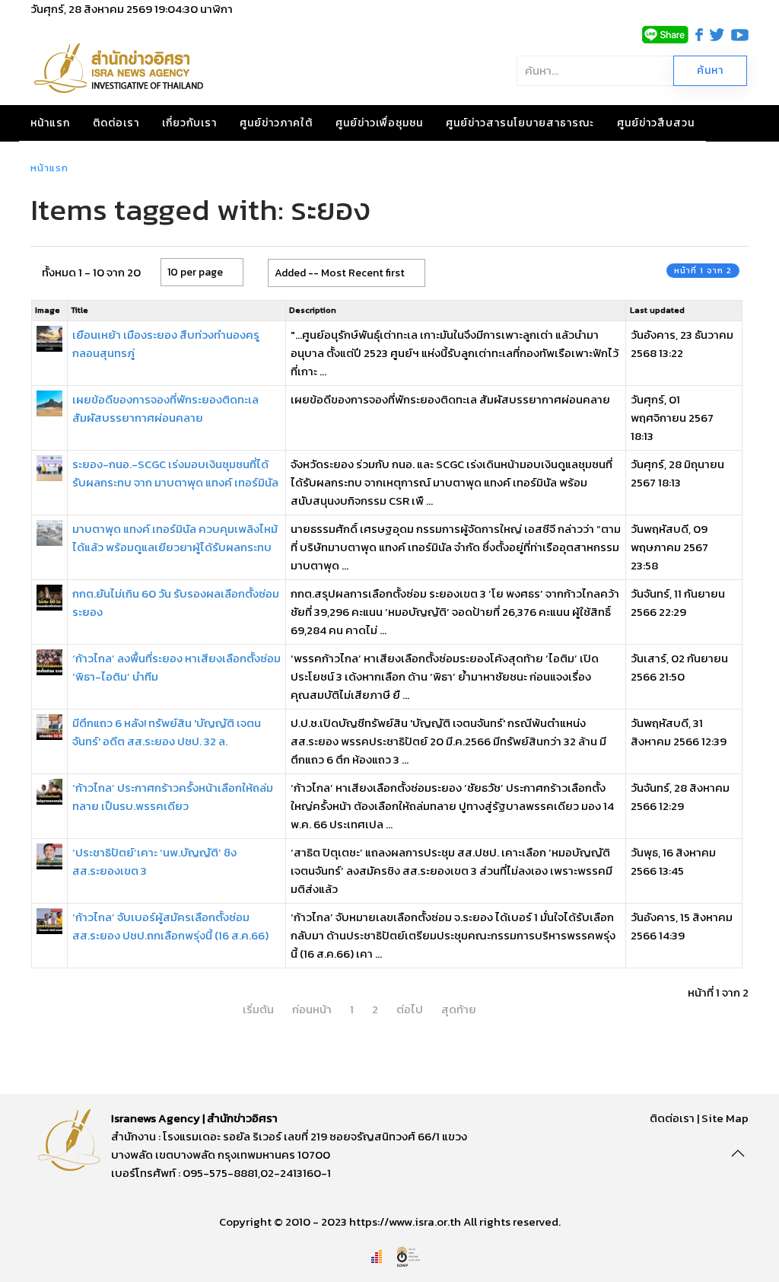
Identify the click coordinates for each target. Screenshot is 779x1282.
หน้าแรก (50, 123)
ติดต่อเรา (116, 123)
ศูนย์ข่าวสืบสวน (656, 123)
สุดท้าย (458, 1009)
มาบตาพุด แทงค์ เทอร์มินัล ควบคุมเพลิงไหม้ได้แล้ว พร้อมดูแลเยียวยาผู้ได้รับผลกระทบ (175, 538)
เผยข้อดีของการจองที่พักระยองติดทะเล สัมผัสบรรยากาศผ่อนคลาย (165, 408)
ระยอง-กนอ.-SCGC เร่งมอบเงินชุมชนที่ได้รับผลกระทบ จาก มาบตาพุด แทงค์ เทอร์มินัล (175, 473)
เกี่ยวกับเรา (189, 123)
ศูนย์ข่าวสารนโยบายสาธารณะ (520, 123)
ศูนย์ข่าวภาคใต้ (276, 123)
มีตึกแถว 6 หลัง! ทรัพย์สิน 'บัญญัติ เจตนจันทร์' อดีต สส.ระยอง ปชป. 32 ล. (166, 732)
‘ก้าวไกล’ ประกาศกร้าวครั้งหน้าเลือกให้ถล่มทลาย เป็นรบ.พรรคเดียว (172, 797)
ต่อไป (409, 1009)
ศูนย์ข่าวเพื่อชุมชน (379, 123)
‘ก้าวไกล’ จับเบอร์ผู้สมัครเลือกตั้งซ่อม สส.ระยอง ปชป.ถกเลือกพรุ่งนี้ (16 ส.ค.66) (170, 926)
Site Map (725, 1118)
